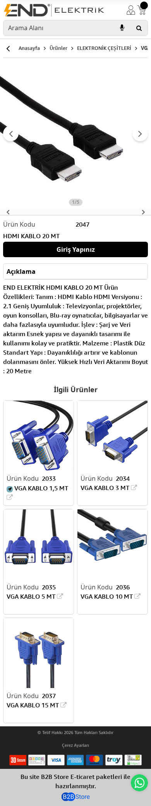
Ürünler (58, 47)
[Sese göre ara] (121, 27)
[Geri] (7, 48)
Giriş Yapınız (76, 249)
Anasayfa (29, 47)
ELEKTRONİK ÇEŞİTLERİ (104, 47)
